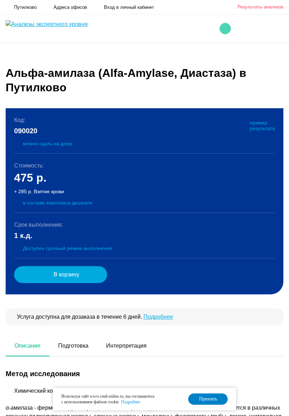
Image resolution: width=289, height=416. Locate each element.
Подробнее (158, 317)
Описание (27, 346)
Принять (208, 399)
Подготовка (73, 346)
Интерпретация (126, 346)
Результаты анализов (260, 7)
